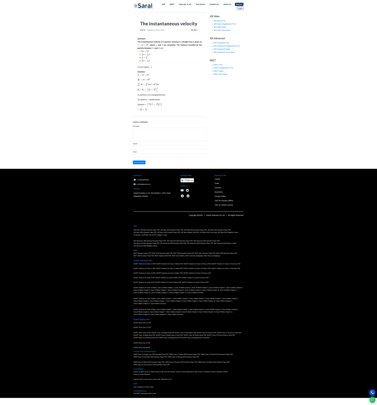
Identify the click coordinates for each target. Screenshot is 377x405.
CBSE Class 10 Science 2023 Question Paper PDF (181, 362)
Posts (217, 183)
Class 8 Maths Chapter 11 (224, 312)
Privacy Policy (220, 196)
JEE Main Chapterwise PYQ (225, 24)
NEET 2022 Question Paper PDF (183, 253)
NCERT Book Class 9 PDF (142, 343)
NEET (172, 4)
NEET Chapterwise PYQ (223, 68)
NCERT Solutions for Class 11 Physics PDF (197, 268)
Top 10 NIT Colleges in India (158, 235)
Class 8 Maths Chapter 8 (174, 312)
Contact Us (214, 4)
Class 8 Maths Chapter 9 (190, 312)
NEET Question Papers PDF (142, 253)
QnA (135, 384)
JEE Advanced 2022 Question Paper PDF (207, 241)
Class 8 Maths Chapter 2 (181, 309)
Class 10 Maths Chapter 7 (159, 290)
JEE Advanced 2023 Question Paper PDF (180, 241)
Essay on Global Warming (142, 374)
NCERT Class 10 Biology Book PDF (169, 337)
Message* (136, 126)
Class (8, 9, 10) (185, 4)
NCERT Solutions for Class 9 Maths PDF (168, 277)
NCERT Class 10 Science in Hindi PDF (229, 332)
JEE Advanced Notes (222, 49)
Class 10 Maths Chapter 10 (210, 290)
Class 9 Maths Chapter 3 (197, 298)
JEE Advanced (138, 241)
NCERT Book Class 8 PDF (142, 347)
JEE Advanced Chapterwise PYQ (227, 46)
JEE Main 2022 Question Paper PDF (195, 230)
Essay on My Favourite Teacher (165, 372)
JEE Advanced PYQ (221, 43)
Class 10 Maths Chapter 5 (234, 287)
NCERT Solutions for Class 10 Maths (145, 287)
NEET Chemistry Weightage (194, 256)
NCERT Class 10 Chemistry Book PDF (146, 337)
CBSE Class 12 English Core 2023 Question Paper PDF (151, 354)
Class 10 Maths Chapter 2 (183, 287)
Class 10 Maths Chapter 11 (228, 290)
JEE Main (137, 230)
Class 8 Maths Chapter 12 (142, 314)
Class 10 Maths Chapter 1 (166, 287)
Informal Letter (138, 379)
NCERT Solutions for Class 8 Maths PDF (168, 282)
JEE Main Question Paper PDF (150, 230)
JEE (163, 4)
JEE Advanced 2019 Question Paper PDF (200, 243)
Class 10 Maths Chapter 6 (142, 290)
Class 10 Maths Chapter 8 (176, 290)
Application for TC (166, 379)
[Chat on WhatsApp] (372, 400)
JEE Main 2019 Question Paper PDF (168, 232)
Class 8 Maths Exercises (175, 314)
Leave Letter (156, 379)
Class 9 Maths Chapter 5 (230, 298)
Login (240, 8)
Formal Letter (147, 379)
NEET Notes (218, 71)
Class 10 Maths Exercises (195, 292)
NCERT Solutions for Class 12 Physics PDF (197, 264)
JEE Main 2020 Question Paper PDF (145, 232)
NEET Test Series (221, 74)
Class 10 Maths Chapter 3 (200, 287)
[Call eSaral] (372, 392)
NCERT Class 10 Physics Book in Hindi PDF (221, 335)
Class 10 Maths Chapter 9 (193, 290)
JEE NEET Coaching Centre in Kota (145, 393)
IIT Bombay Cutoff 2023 (141, 235)
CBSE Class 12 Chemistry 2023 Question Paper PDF (150, 357)
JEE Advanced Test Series (224, 52)
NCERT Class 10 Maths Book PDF (144, 335)
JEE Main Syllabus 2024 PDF (190, 232)
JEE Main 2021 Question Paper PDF (219, 230)
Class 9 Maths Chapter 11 (224, 301)
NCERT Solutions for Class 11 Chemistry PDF (225, 268)
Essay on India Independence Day (186, 372)
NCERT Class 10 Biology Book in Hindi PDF (195, 337)
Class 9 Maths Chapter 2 (181, 298)
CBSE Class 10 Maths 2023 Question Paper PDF (149, 362)
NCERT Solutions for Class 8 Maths (145, 309)
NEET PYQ (218, 65)
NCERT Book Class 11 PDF (142, 327)
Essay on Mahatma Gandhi (219, 372)
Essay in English (139, 372)
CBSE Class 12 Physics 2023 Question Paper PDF (217, 354)
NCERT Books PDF (142, 320)
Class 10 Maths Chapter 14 (177, 292)
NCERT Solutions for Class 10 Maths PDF (169, 273)
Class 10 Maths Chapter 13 (159, 292)
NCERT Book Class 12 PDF (142, 323)
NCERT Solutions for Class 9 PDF (144, 277)
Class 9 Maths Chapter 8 (174, 301)
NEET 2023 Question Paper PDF (162, 253)
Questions (219, 192)
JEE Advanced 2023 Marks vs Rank (225, 243)
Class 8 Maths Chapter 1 (164, 309)
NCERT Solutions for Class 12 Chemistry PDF (226, 264)
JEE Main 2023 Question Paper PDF (171, 230)
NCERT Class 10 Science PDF (206, 332)
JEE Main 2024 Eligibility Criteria (228, 232)
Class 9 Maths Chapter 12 (142, 303)
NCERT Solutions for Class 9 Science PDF (195, 277)
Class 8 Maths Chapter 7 (157, 312)
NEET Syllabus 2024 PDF (163, 256)
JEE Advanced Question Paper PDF (155, 241)
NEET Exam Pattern (178, 256)
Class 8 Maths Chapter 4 (213, 309)
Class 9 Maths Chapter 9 (190, 301)
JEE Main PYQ (219, 21)
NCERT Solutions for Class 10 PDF (145, 273)
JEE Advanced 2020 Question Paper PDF (173, 243)
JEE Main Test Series (222, 30)
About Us (227, 4)
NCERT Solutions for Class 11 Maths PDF (169, 268)
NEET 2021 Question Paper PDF (205, 253)
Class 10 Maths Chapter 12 (142, 292)
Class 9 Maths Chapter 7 (157, 301)
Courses (218, 188)
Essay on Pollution (204, 372)
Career (217, 179)
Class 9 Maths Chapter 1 (164, 298)
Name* (135, 144)
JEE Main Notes (220, 27)
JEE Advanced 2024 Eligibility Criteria (145, 246)
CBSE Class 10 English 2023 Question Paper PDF (213, 362)
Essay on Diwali (150, 372)
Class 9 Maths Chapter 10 (207, 301)
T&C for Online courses (224, 205)
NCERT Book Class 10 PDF (142, 332)
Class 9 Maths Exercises (158, 303)
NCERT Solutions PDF (143, 261)
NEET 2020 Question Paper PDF (226, 253)
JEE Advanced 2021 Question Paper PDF (147, 243)
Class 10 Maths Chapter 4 (217, 287)
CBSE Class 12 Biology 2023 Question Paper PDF (183, 357)
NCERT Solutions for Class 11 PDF (145, 268)
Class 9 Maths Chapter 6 (141, 301)
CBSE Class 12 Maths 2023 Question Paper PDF (184, 354)
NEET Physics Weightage (212, 256)
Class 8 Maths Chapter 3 (197, 309)
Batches (239, 4)
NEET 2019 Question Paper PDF (144, 256)
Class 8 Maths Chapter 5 (230, 309)
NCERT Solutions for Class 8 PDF (144, 282)
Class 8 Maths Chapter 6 (141, 312)
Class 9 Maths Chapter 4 (213, 298)
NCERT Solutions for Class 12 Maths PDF (169, 264)
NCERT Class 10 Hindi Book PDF (185, 332)
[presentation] (143, 45)
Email (135, 152)
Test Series (200, 4)
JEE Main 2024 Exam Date (208, 232)
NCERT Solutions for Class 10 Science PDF (197, 273)
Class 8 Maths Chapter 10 (207, 312)
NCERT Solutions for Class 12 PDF (145, 264)
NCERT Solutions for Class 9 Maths (145, 298)
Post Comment (139, 162)
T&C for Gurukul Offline (224, 201)
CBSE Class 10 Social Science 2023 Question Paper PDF (152, 364)
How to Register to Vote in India (143, 387)
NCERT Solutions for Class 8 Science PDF (195, 282)
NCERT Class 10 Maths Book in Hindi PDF (169, 335)
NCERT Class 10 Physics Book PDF (195, 335)
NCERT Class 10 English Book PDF (163, 332)
